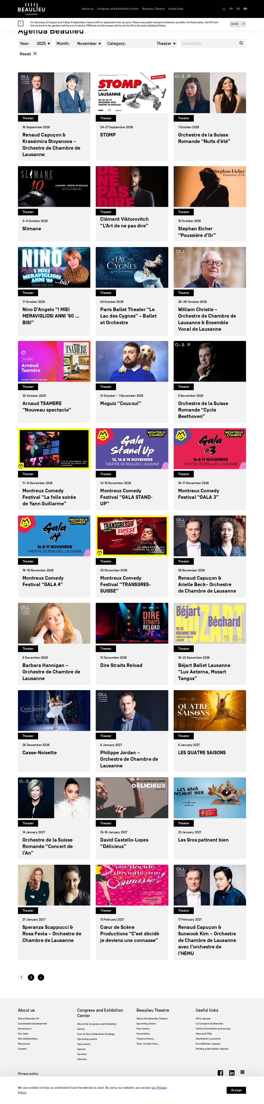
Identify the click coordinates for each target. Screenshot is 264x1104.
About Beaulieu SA (28, 1018)
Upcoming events (87, 1039)
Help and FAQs (204, 1033)
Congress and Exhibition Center (118, 9)
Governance (24, 1028)
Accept (236, 1090)
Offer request (203, 1018)
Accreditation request (208, 1043)
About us (88, 9)
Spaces (81, 1049)
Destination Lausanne (208, 1038)
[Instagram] (243, 1075)
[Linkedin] (232, 1075)
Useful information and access (213, 1028)
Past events (84, 1044)
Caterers (82, 1059)
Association (143, 1033)
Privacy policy (28, 1074)
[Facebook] (220, 1075)
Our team (23, 1033)
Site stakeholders (28, 1038)
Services (82, 1054)
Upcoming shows (146, 1023)
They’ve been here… (147, 1043)
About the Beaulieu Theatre (152, 1018)
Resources (24, 1043)
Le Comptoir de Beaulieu (209, 1023)
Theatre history (145, 1038)
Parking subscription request (212, 1048)
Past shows (143, 1028)
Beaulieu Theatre (153, 9)
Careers (22, 1048)
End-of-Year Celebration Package (96, 1034)
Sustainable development (32, 1023)
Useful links (175, 9)
